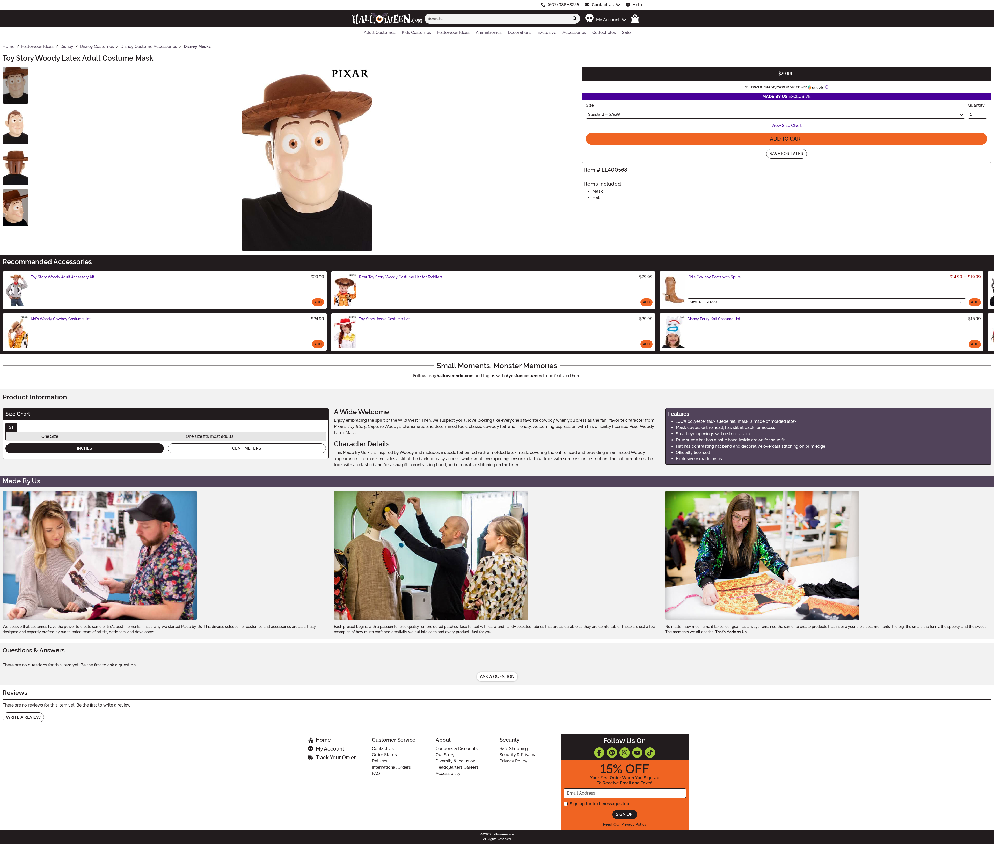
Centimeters (246, 448)
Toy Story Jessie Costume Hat (384, 319)
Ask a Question (497, 676)
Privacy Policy (513, 761)
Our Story (445, 754)
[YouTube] (637, 752)
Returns (379, 761)
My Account (330, 749)
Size (590, 105)
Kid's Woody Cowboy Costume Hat (61, 319)
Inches (84, 448)
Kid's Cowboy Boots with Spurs (714, 277)
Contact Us (603, 4)
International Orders (391, 767)
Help (637, 4)
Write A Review (23, 717)
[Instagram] (624, 752)
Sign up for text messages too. (600, 803)
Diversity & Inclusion (455, 761)
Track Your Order (336, 757)
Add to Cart (786, 139)
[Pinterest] (612, 752)
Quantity (976, 105)
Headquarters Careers (457, 767)
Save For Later (786, 153)
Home (323, 740)
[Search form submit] (574, 19)
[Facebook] (599, 752)
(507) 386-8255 (563, 4)
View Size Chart (786, 125)
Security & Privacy (517, 754)
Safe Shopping (514, 748)
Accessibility (448, 773)
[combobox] (497, 19)
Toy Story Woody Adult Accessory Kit (62, 277)
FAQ (376, 773)
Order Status (384, 754)
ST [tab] (11, 427)
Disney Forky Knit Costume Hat (714, 319)
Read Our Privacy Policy (625, 824)
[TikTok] (650, 752)
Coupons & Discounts (457, 748)
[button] (605, 18)
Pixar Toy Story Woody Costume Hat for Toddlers (400, 277)
